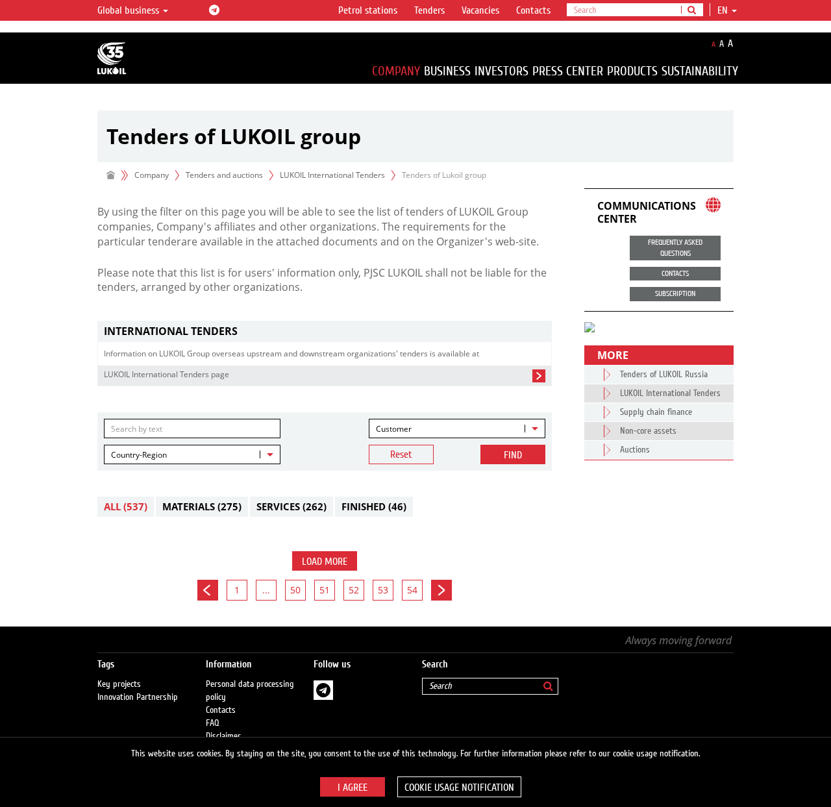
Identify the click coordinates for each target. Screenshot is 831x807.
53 (383, 590)
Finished (373, 506)
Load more (324, 561)
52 (354, 590)
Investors (501, 71)
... (266, 590)
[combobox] (457, 428)
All (125, 506)
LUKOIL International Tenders (332, 174)
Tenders (429, 10)
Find (513, 455)
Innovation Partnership (137, 697)
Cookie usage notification (459, 787)
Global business (129, 10)
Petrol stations (367, 10)
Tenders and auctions (224, 174)
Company (396, 71)
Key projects (119, 684)
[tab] (324, 331)
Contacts (533, 10)
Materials (202, 506)
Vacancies (480, 10)
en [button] (723, 10)
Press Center (567, 71)
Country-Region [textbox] (139, 454)
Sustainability (700, 71)
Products (632, 71)
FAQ (212, 723)
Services (291, 506)
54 (412, 590)
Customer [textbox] (394, 428)
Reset (401, 454)
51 (324, 590)
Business (447, 71)
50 (295, 590)
